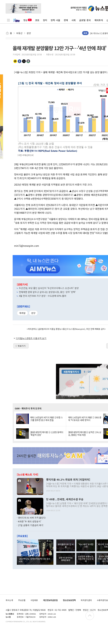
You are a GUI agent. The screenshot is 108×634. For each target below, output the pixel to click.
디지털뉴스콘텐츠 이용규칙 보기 (31, 338)
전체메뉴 (8, 20)
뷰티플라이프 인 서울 (66, 545)
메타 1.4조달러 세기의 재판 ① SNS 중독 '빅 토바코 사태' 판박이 (84, 418)
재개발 (22, 313)
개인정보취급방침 (50, 600)
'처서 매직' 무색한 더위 (85, 545)
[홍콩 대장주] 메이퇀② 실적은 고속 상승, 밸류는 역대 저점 (84, 433)
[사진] (30, 486)
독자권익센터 (86, 600)
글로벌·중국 (85, 20)
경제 (66, 20)
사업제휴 (34, 600)
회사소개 (9, 600)
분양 (33, 313)
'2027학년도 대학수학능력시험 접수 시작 (34, 559)
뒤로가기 (22, 346)
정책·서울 (55, 20)
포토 (37, 20)
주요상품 (21, 600)
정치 (45, 20)
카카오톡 (15, 61)
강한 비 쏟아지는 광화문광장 (66, 559)
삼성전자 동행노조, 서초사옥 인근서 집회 (86, 559)
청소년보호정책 (69, 600)
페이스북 (19, 61)
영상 (25, 20)
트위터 (24, 61)
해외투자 (98, 20)
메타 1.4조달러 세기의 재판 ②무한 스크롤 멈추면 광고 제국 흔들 (46, 418)
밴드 (28, 61)
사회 (73, 20)
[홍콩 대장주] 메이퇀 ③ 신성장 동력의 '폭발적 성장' (46, 433)
